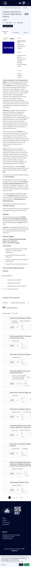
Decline (21, 564)
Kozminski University (9, 205)
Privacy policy (6, 522)
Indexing (19, 63)
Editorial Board (9, 177)
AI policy (19, 48)
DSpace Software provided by (12, 549)
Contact (19, 73)
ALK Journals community (10, 7)
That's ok (26, 564)
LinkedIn (19, 77)
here (4, 172)
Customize (3, 564)
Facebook (19, 75)
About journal (21, 41)
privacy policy (20, 561)
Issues (19, 43)
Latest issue (20, 44)
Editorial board (21, 46)
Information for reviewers (21, 60)
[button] (5, 32)
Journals (18, 7)
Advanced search (13, 308)
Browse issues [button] (8, 26)
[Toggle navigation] (28, 3)
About (4, 518)
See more (5, 271)
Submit (19, 66)
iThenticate (11, 195)
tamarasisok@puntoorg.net (16, 268)
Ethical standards (22, 64)
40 (21, 497)
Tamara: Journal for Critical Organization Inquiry (25, 7)
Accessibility (5, 524)
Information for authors (21, 56)
